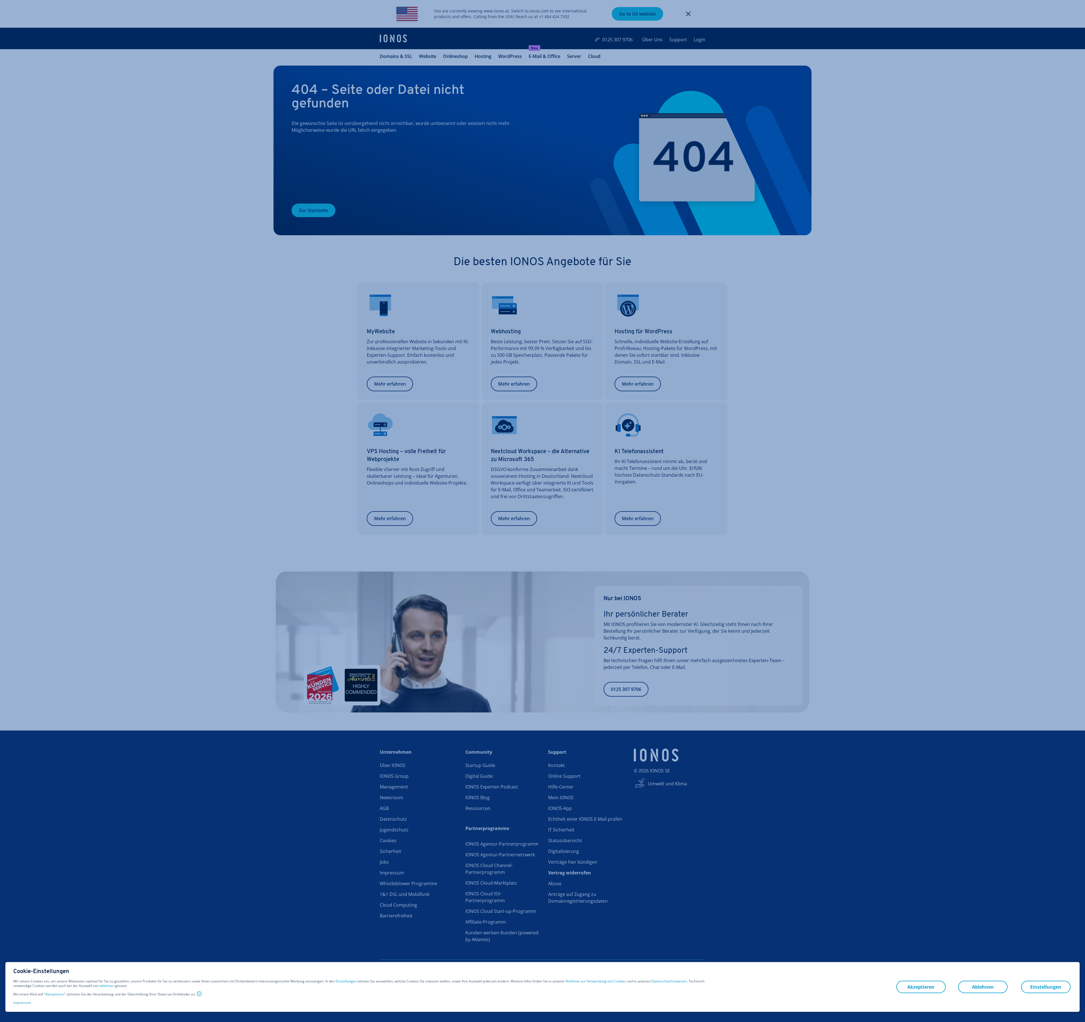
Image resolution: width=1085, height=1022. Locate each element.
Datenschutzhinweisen (669, 981)
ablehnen (106, 986)
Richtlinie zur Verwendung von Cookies (596, 981)
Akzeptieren (54, 994)
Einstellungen (346, 981)
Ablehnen (983, 987)
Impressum (22, 1002)
